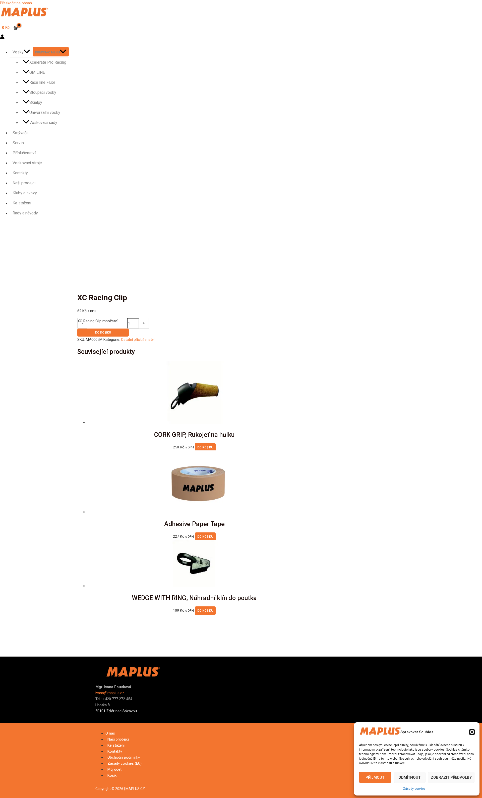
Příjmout (375, 777)
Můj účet (114, 769)
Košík (111, 775)
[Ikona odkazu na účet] (2, 37)
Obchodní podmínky (123, 757)
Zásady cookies (414, 788)
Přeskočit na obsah (16, 3)
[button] (471, 732)
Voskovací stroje (27, 163)
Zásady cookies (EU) (124, 763)
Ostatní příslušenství (137, 339)
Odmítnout (409, 777)
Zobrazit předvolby (451, 777)
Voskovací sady (43, 122)
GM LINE (37, 72)
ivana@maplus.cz (109, 693)
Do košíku (103, 332)
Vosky (18, 52)
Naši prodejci (24, 183)
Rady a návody (25, 213)
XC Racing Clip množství (97, 321)
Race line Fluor (42, 82)
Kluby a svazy (25, 193)
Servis (18, 142)
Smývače (21, 132)
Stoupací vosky (42, 92)
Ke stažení (22, 203)
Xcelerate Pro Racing (47, 62)
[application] (27, 52)
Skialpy (35, 102)
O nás (110, 733)
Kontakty (20, 173)
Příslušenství (24, 152)
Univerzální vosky (44, 112)
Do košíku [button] (205, 447)
